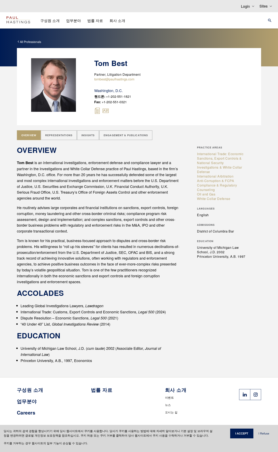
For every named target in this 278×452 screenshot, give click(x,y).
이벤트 (169, 397)
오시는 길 (171, 412)
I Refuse (263, 433)
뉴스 (168, 405)
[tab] (29, 135)
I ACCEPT (241, 433)
